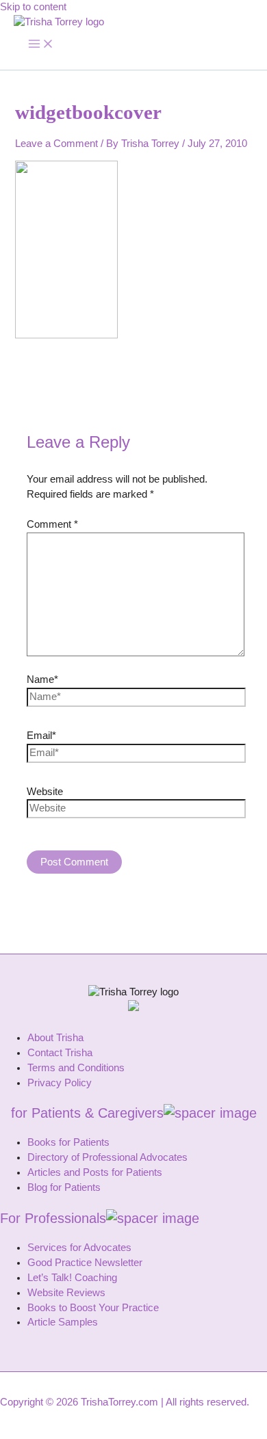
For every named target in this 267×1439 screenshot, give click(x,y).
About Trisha (55, 1037)
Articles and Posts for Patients (94, 1172)
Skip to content (33, 6)
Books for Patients (68, 1142)
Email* (41, 735)
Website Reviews (66, 1292)
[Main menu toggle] (41, 44)
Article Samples (62, 1322)
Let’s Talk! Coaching (72, 1277)
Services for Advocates (79, 1247)
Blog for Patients (64, 1187)
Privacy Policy (59, 1082)
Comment (52, 524)
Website (45, 791)
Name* (42, 679)
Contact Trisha (59, 1052)
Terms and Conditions (76, 1067)
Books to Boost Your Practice (93, 1307)
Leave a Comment (56, 143)
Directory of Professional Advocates (107, 1157)
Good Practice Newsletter (84, 1262)
